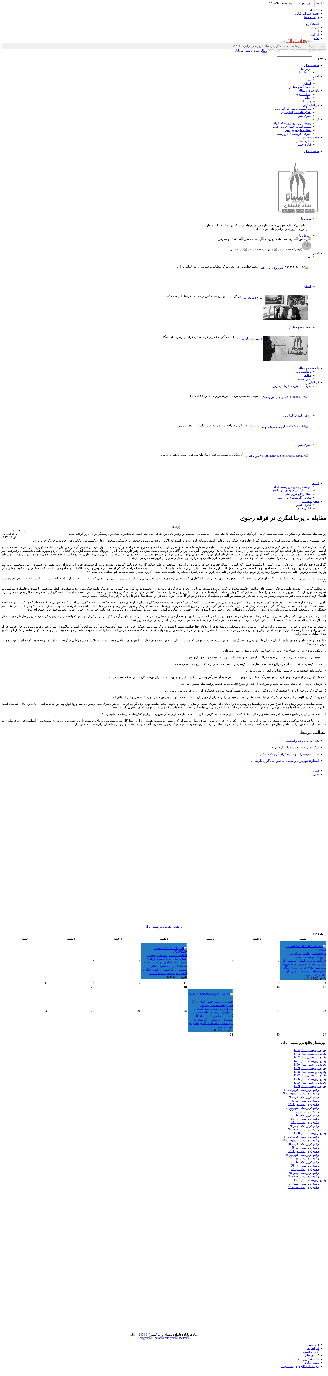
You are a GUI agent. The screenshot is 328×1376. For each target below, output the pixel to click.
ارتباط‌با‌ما (305, 72)
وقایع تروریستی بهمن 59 (304, 1125)
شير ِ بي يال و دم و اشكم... (302, 740)
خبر (309, 79)
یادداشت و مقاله (308, 90)
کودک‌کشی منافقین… (255, 456)
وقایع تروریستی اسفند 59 (303, 1129)
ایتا (317, 31)
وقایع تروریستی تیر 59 (305, 1100)
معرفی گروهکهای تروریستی (293, 133)
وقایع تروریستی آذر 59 (305, 1118)
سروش (314, 27)
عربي (310, 3)
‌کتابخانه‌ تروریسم (308, 1359)
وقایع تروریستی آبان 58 (304, 1162)
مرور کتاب (304, 101)
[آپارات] (158, 1338)
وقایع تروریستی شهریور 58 (302, 1154)
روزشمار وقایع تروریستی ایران (292, 123)
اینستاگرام (312, 23)
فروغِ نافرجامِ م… (252, 297)
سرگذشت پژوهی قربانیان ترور (292, 108)
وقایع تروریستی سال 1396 (310, 1079)
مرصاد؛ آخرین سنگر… (270, 397)
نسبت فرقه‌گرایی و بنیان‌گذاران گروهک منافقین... (288, 754)
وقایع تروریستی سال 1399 (310, 1068)
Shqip (300, 3)
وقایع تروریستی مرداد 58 (303, 1151)
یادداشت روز (303, 94)
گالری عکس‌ (311, 1351)
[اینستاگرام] (171, 1338)
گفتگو (307, 83)
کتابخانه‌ (314, 10)
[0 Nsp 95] (285, 348)
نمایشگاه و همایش (300, 86)
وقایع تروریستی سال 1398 (310, 1071)
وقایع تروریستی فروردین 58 (301, 1136)
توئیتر (315, 38)
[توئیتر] (184, 1338)
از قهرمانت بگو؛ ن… (251, 338)
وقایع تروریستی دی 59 (305, 1122)
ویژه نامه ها (311, 17)
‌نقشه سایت (311, 1362)
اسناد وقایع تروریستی (298, 130)
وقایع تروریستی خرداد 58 (303, 1143)
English (320, 3)
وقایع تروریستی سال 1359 (310, 1086)
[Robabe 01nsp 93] (296, 431)
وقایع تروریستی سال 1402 (310, 1057)
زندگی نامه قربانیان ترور (296, 112)
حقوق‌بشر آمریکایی (307, 13)
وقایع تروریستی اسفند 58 (303, 1176)
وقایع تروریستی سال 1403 (310, 1053)
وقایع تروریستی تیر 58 (305, 1147)
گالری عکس (303, 141)
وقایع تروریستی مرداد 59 (303, 1104)
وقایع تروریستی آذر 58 (305, 1165)
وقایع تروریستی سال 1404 (310, 1050)
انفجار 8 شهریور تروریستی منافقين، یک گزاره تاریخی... (285, 760)
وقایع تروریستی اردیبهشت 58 (300, 1140)
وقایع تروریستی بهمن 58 (304, 1172)
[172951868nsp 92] (295, 401)
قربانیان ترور (311, 105)
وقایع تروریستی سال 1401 (310, 1061)
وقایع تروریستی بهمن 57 (304, 1183)
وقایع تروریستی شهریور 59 (302, 1107)
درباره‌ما (306, 68)
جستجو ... (320, 58)
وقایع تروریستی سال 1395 (310, 1082)
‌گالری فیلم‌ (312, 1355)
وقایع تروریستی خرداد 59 (303, 1097)
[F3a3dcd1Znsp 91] (285, 307)
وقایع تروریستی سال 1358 (310, 1133)
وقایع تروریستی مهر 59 (304, 1111)
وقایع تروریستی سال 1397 (310, 1075)
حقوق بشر (304, 115)
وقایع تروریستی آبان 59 (304, 1115)
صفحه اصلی (311, 65)
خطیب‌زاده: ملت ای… (271, 268)
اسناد (315, 119)
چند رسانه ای (310, 137)
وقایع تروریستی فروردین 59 (301, 1089)
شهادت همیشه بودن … (271, 427)
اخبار (316, 76)
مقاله (307, 97)
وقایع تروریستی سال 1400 (310, 1064)
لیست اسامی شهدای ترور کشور (291, 126)
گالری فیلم (304, 144)
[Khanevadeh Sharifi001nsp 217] (287, 465)
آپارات (315, 34)
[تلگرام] (145, 1338)
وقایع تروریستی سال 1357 (310, 1180)
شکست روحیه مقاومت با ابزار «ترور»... (294, 747)
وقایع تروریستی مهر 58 (304, 1158)
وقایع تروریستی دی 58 (305, 1169)
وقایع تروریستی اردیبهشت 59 (300, 1093)
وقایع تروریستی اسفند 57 (303, 1187)
